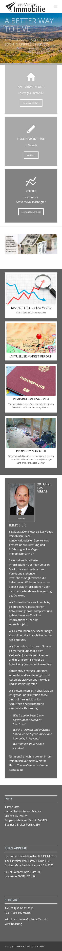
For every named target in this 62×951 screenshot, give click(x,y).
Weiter (59, 35)
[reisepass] (31, 381)
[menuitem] (55, 7)
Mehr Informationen (19, 54)
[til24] (26, 6)
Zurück (3, 35)
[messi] (31, 433)
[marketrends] (31, 289)
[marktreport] (31, 338)
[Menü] (55, 7)
